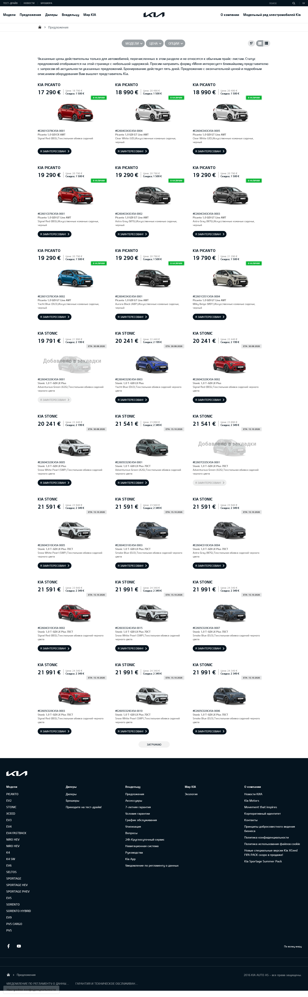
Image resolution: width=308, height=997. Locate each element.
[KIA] (154, 14)
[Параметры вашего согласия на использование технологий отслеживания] (31, 990)
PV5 (9, 930)
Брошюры (72, 800)
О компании (230, 15)
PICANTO (12, 794)
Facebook (8, 946)
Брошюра (46, 3)
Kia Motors (251, 800)
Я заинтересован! (53, 151)
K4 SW (10, 859)
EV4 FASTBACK (16, 833)
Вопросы (131, 833)
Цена (154, 43)
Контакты (251, 820)
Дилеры (51, 15)
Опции (173, 43)
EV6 (9, 865)
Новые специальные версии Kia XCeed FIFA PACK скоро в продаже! (271, 852)
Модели (9, 15)
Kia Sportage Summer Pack (263, 861)
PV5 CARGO (14, 924)
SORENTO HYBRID (18, 911)
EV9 (9, 917)
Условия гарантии (137, 813)
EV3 (9, 820)
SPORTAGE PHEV (18, 891)
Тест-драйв (10, 3)
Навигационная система (142, 846)
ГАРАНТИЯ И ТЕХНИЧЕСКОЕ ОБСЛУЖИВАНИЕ (106, 983)
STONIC (11, 807)
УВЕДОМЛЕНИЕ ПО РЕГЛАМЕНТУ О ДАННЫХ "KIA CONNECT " (37, 983)
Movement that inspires (260, 807)
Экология (191, 794)
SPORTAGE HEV (17, 885)
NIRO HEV (12, 839)
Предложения (30, 15)
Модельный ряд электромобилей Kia (272, 15)
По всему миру (293, 946)
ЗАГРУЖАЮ (154, 744)
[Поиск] (293, 3)
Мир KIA (89, 15)
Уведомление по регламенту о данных (152, 865)
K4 (8, 852)
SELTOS (11, 872)
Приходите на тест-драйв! (84, 807)
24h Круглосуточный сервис (144, 839)
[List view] (266, 43)
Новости (29, 3)
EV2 (9, 800)
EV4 (9, 826)
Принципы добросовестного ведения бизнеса (269, 829)
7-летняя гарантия (138, 807)
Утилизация (133, 826)
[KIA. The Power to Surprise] (16, 773)
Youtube (19, 946)
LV (304, 3)
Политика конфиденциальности (266, 837)
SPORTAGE (13, 878)
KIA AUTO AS (40, 27)
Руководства (134, 852)
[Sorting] (251, 43)
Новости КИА (253, 794)
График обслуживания (141, 820)
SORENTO (13, 904)
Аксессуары (133, 800)
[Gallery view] (259, 43)
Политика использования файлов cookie (272, 844)
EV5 (9, 898)
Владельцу (70, 15)
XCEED (10, 813)
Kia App (130, 859)
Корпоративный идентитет (262, 813)
